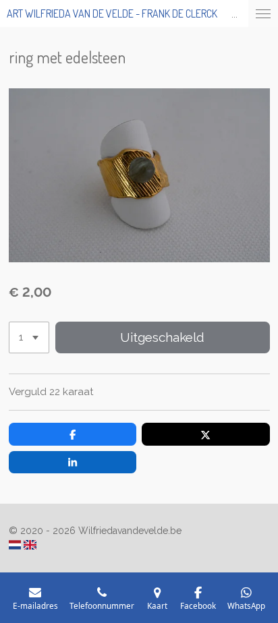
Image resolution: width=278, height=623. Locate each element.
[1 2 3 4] (29, 337)
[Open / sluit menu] (263, 13)
